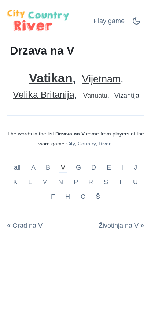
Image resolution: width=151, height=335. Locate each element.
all (18, 167)
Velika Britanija (43, 94)
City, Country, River (88, 143)
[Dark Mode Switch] (136, 23)
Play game (109, 21)
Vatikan (51, 78)
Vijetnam (101, 79)
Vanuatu (95, 95)
